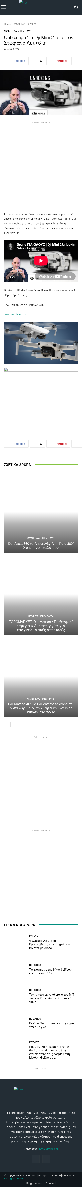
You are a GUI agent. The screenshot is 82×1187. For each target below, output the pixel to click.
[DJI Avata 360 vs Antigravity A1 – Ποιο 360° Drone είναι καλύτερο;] (41, 511)
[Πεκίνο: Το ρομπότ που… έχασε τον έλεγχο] (15, 1023)
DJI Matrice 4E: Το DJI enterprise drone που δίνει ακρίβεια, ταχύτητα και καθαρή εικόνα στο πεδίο (41, 707)
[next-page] (12, 724)
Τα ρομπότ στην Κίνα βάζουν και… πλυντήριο (50, 971)
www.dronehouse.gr (15, 314)
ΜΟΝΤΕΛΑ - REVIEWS (25, 24)
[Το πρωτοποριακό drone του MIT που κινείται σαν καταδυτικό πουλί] (15, 996)
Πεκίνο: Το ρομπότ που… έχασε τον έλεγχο (52, 1025)
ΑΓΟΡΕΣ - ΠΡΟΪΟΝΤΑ (40, 616)
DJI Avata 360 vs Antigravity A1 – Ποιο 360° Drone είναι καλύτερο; (41, 545)
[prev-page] (6, 724)
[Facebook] (36, 1159)
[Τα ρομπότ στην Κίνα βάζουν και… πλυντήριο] (15, 969)
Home (7, 24)
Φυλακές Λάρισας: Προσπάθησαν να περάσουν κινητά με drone (50, 944)
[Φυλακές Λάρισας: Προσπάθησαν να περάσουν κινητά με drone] (15, 942)
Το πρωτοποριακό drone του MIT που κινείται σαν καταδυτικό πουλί (51, 998)
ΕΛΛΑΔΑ (33, 936)
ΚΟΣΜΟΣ (34, 1042)
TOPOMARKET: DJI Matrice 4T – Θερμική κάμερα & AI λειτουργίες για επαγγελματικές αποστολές (41, 625)
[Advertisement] (41, 165)
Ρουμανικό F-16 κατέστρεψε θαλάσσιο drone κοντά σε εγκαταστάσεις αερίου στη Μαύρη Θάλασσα (50, 1051)
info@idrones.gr (48, 1148)
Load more (40, 1068)
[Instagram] (46, 1159)
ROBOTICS (35, 965)
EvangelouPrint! (14, 1178)
